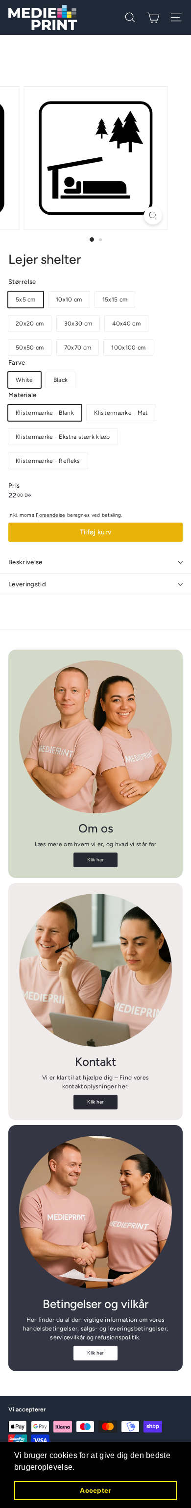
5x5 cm (26, 299)
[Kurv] (153, 17)
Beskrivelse (25, 562)
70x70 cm (77, 347)
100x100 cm (128, 347)
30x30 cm (78, 323)
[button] (78, 1467)
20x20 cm (30, 323)
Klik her (95, 859)
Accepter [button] (95, 1490)
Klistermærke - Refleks (48, 460)
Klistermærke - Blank (45, 412)
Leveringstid (27, 584)
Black (60, 380)
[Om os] (95, 736)
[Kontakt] (95, 970)
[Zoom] (152, 215)
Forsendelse (50, 515)
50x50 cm (30, 347)
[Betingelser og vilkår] (95, 1212)
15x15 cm (114, 299)
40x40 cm (126, 323)
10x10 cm (69, 299)
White (24, 380)
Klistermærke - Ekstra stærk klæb (63, 436)
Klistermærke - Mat (121, 412)
